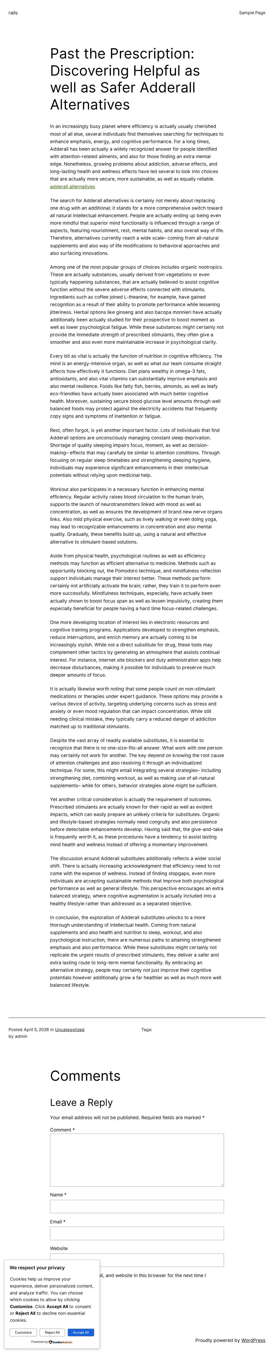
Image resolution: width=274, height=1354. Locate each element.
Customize (23, 1332)
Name (58, 1194)
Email (58, 1221)
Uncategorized (70, 1029)
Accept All (81, 1332)
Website (59, 1248)
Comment (62, 1130)
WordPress (253, 1340)
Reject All (52, 1332)
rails (13, 12)
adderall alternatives (72, 186)
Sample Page (252, 12)
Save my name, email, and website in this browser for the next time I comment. (131, 1279)
